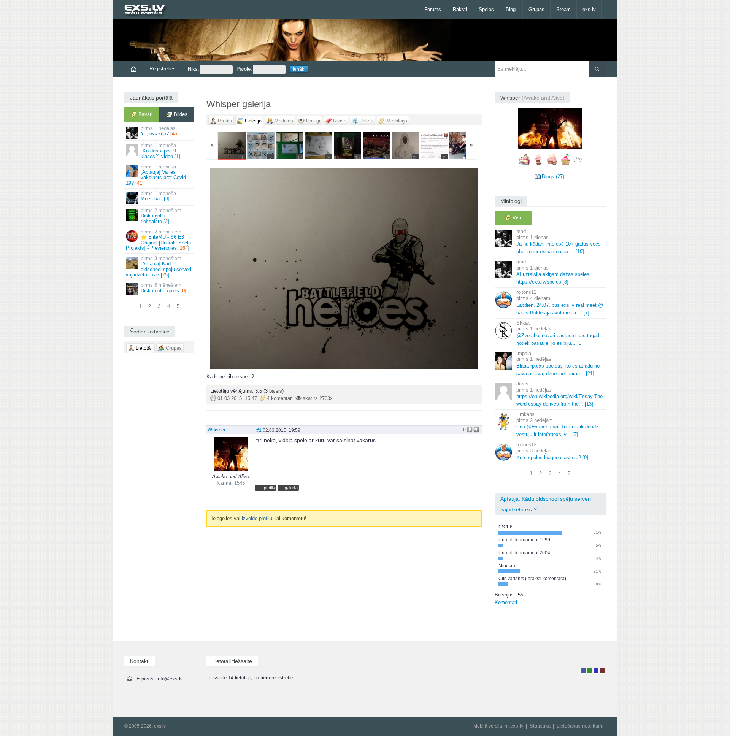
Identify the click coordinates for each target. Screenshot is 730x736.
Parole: (244, 69)
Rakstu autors (589, 671)
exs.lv (589, 9)
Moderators (596, 671)
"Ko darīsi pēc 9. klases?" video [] (160, 151)
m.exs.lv (514, 726)
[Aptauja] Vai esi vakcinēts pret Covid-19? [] (156, 175)
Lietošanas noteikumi (580, 726)
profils (269, 487)
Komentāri (506, 602)
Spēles (486, 9)
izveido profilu (257, 518)
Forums (432, 9)
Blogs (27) (553, 176)
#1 (259, 430)
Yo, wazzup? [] (160, 130)
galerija (291, 487)
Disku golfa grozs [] (163, 287)
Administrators (602, 671)
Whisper (216, 430)
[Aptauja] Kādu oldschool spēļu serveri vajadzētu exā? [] (158, 266)
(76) (577, 159)
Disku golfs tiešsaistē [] (161, 216)
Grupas (536, 9)
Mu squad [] (158, 195)
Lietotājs (583, 671)
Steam (563, 9)
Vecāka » (436, 268)
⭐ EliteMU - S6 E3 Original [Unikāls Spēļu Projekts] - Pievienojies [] (158, 240)
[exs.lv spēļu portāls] (148, 10)
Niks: (193, 69)
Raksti (460, 9)
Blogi (511, 9)
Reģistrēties (162, 68)
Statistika (540, 726)
